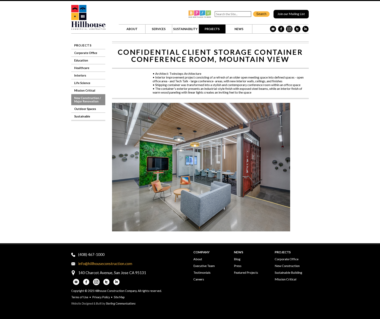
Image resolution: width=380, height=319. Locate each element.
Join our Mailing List (291, 14)
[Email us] (273, 29)
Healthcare (81, 68)
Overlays (303, 108)
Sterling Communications (121, 303)
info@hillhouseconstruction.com (105, 263)
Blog (237, 259)
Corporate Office (85, 53)
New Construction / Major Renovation (87, 99)
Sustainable (82, 116)
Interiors (80, 75)
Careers (198, 279)
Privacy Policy (101, 297)
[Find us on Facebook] (281, 29)
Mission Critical (84, 90)
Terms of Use (79, 297)
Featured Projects (246, 272)
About (132, 29)
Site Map (119, 297)
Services (158, 29)
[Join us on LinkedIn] (305, 29)
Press (237, 266)
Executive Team (204, 266)
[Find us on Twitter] (297, 29)
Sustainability (185, 29)
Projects (212, 29)
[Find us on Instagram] (289, 29)
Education (81, 60)
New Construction (287, 266)
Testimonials (202, 272)
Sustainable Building (288, 272)
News (239, 29)
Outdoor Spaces (85, 109)
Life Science (82, 83)
